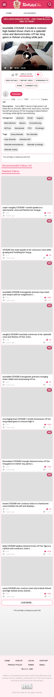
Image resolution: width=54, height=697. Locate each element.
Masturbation (10, 123)
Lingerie (40, 118)
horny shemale (17, 134)
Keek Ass (24, 693)
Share (19, 86)
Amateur (20, 118)
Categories (30, 13)
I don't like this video (16, 74)
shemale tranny (10, 150)
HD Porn (7, 128)
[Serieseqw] (5, 94)
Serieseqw (16, 94)
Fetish (30, 118)
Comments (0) (31, 86)
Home (9, 13)
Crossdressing (35, 123)
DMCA (42, 665)
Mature (22, 123)
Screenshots (42, 81)
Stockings (39, 128)
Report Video (27, 81)
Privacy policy (15, 665)
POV (30, 128)
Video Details (12, 81)
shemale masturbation (13, 145)
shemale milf (25, 139)
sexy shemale (10, 139)
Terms (31, 665)
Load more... (27, 603)
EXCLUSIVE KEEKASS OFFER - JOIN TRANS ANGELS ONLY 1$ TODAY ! (27, 20)
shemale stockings (35, 145)
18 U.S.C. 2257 (27, 669)
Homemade (19, 128)
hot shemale (32, 134)
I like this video (12, 74)
